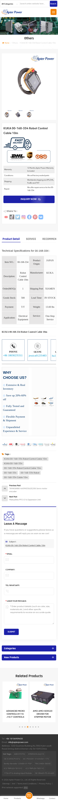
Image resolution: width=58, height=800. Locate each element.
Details (13, 719)
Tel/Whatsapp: (13, 585)
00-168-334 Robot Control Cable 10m (22, 468)
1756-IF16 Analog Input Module (18, 773)
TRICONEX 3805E (43, 763)
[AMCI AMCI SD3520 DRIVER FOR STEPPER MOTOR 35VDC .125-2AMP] (42, 694)
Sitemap (6, 784)
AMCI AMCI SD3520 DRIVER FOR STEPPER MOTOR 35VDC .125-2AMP (42, 714)
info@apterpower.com (18, 742)
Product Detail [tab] (11, 239)
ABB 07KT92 (19, 754)
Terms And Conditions (27, 784)
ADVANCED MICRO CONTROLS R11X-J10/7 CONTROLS (15, 714)
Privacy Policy (45, 784)
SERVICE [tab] (31, 239)
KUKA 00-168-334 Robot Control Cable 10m (25, 459)
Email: (9, 554)
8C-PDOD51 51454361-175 (36, 759)
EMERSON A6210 (36, 754)
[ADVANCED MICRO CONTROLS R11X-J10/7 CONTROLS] (15, 694)
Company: (10, 570)
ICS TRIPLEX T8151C (13, 768)
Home (7, 43)
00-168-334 (10, 473)
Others (15, 43)
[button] (19, 727)
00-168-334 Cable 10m (16, 477)
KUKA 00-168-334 (13, 463)
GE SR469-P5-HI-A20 (44, 773)
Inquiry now (29, 199)
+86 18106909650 (14, 739)
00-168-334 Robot (30, 473)
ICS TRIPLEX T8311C (35, 768)
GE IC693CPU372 (12, 759)
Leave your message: (16, 601)
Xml (13, 784)
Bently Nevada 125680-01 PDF (18, 763)
